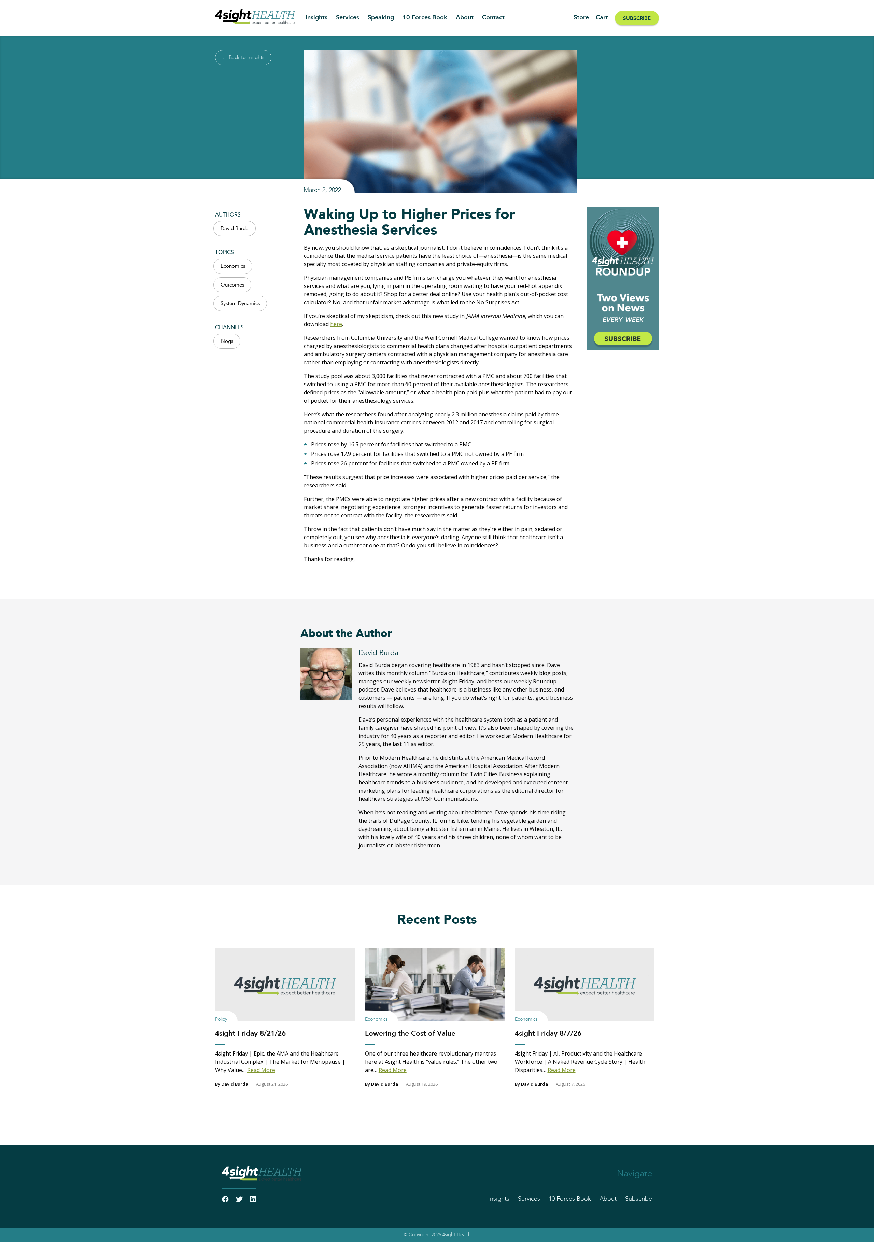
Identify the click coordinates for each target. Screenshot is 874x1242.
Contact (493, 18)
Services (347, 18)
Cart (602, 18)
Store (581, 18)
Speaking (381, 18)
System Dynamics (240, 303)
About (465, 18)
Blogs (227, 341)
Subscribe (637, 18)
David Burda (235, 228)
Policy (221, 1019)
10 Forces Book (425, 18)
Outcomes (232, 285)
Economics (233, 266)
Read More (261, 1070)
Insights (316, 18)
